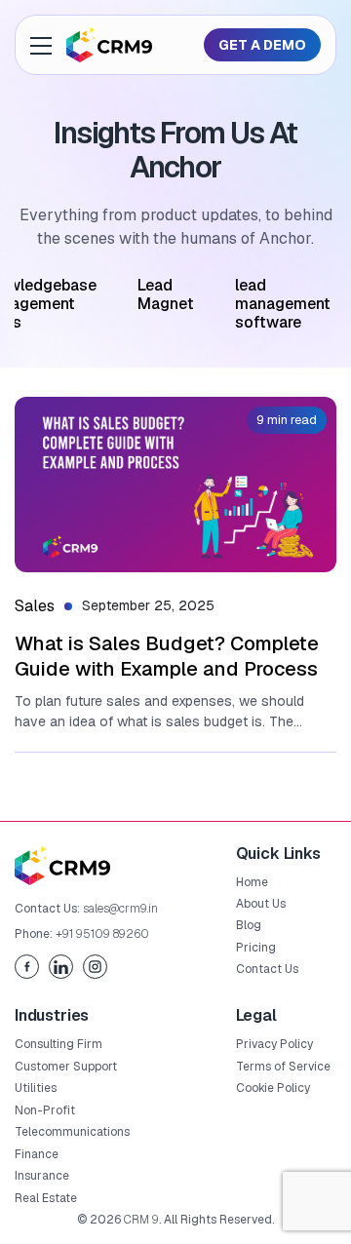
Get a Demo (262, 45)
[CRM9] (109, 44)
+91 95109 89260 (102, 934)
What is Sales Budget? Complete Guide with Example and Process (167, 656)
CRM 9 (141, 1219)
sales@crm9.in (120, 908)
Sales (35, 606)
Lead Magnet (165, 294)
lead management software (283, 303)
